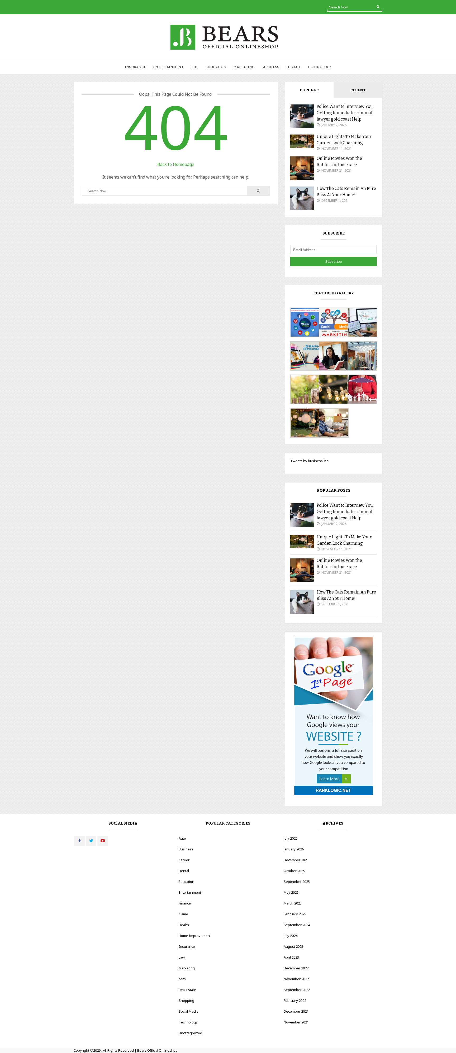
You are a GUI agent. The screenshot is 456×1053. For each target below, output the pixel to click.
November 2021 (296, 1022)
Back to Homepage (175, 164)
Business (270, 67)
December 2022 (296, 968)
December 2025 (296, 860)
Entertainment (168, 67)
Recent (358, 90)
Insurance (135, 67)
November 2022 (296, 979)
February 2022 (295, 1000)
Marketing (244, 67)
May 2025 (291, 892)
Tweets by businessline (309, 460)
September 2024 (297, 924)
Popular (309, 90)
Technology (319, 67)
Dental (184, 870)
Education (216, 67)
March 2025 (293, 903)
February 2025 (295, 914)
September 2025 (297, 881)
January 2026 (294, 849)
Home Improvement (195, 935)
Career (184, 860)
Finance (185, 903)
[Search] (377, 7)
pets (194, 67)
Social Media (188, 1011)
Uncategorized (190, 1033)
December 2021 (296, 1011)
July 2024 (290, 935)
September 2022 (297, 989)
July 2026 (290, 838)
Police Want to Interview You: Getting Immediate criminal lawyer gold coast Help (345, 113)
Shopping (186, 1000)
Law (182, 957)
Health (293, 67)
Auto (182, 838)
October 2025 (294, 870)
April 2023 (291, 957)
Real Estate (187, 989)
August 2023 (293, 946)
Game (183, 914)
